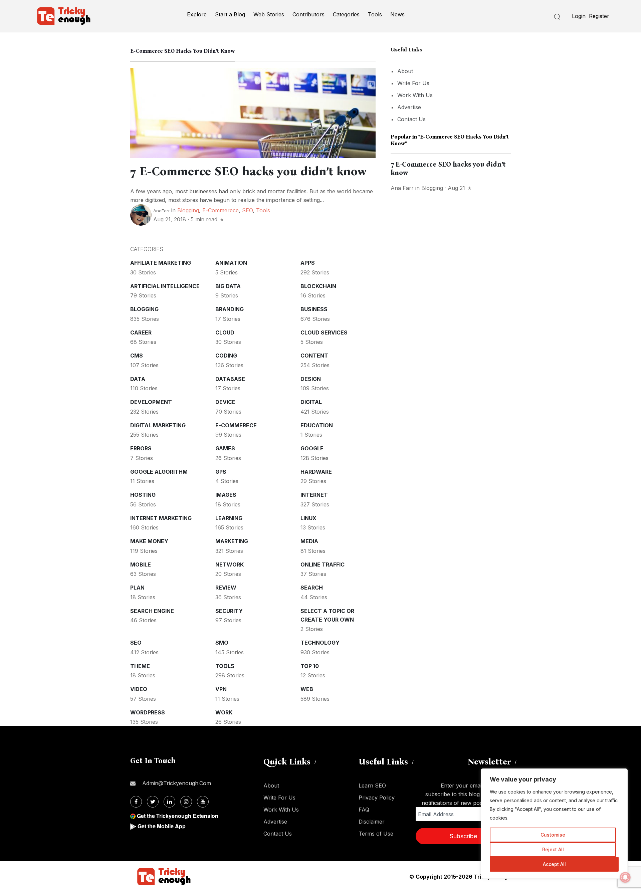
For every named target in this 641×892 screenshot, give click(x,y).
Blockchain (318, 286)
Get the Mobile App (162, 826)
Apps (307, 262)
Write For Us (413, 83)
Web (306, 689)
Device (225, 402)
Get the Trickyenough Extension (177, 816)
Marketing (231, 541)
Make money (149, 541)
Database (230, 379)
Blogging (188, 210)
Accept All (554, 864)
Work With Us (415, 95)
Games (225, 448)
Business (314, 309)
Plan (137, 587)
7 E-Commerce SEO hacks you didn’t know (248, 171)
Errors (141, 448)
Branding (229, 309)
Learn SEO (372, 785)
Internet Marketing (161, 518)
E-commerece (220, 210)
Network (229, 564)
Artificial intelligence (165, 286)
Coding (226, 355)
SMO (221, 642)
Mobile (140, 564)
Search (311, 587)
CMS (136, 355)
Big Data (228, 286)
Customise (553, 835)
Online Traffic (322, 564)
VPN (221, 689)
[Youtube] (203, 802)
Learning (228, 518)
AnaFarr (161, 210)
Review (225, 587)
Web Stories (268, 14)
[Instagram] (186, 802)
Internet (314, 494)
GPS (220, 471)
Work (223, 712)
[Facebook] (136, 802)
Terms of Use (376, 833)
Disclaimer (372, 821)
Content (314, 355)
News (397, 14)
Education (316, 425)
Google (312, 448)
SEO (247, 210)
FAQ (364, 809)
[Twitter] (153, 802)
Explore (197, 14)
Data (137, 379)
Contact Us (411, 119)
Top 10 (309, 666)
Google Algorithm (159, 471)
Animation (231, 262)
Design (310, 379)
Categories (346, 14)
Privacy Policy (377, 797)
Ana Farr (402, 188)
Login (579, 16)
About (405, 71)
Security (229, 611)
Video (138, 689)
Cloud (224, 332)
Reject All (553, 849)
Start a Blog (230, 14)
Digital (311, 402)
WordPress (147, 712)
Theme (140, 666)
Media (309, 541)
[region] (554, 823)
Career (141, 332)
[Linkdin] (169, 802)
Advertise (409, 107)
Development (151, 402)
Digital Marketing (158, 425)
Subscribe (463, 836)
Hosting (143, 494)
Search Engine (152, 611)
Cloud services (324, 332)
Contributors (308, 14)
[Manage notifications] (625, 877)
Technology (320, 642)
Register (599, 16)
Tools (375, 14)
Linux (308, 518)
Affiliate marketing (160, 262)
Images (225, 494)
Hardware (316, 471)
